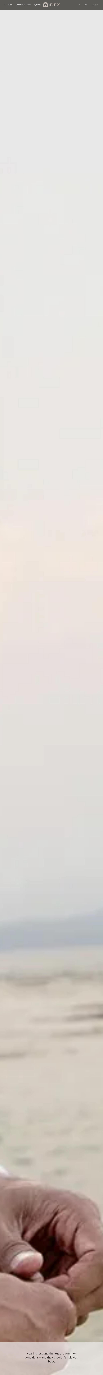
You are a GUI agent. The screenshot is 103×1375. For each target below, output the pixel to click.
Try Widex (37, 5)
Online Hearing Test (23, 5)
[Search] (79, 5)
